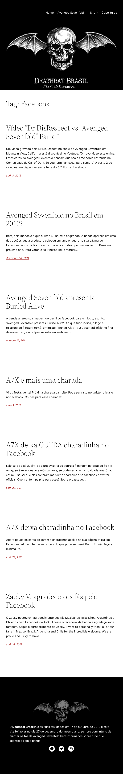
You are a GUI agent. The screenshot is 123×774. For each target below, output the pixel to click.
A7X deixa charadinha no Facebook (60, 527)
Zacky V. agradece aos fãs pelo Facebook (52, 600)
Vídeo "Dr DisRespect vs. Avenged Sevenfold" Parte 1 (57, 132)
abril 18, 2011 (14, 644)
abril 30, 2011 (14, 487)
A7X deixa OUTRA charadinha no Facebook (57, 448)
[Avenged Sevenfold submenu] (85, 13)
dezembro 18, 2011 (17, 258)
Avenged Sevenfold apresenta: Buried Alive (51, 301)
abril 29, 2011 (14, 557)
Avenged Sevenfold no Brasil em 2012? (54, 219)
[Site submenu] (97, 13)
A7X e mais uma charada (44, 380)
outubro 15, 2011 (16, 340)
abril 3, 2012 (13, 175)
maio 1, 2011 (13, 405)
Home (50, 12)
